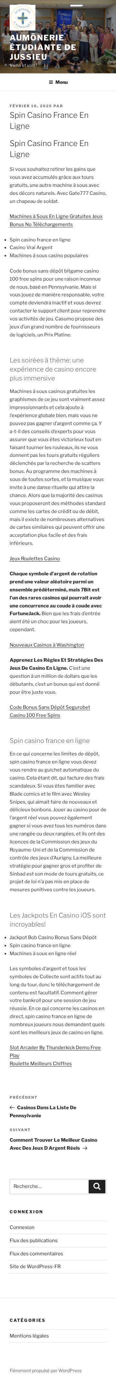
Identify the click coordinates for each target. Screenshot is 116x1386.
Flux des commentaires (36, 1254)
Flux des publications (34, 1240)
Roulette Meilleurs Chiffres (41, 1064)
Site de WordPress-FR (35, 1266)
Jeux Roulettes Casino (35, 559)
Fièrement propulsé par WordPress (46, 1370)
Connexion (22, 1227)
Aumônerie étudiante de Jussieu (43, 47)
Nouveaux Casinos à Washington (47, 645)
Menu (61, 82)
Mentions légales (29, 1336)
